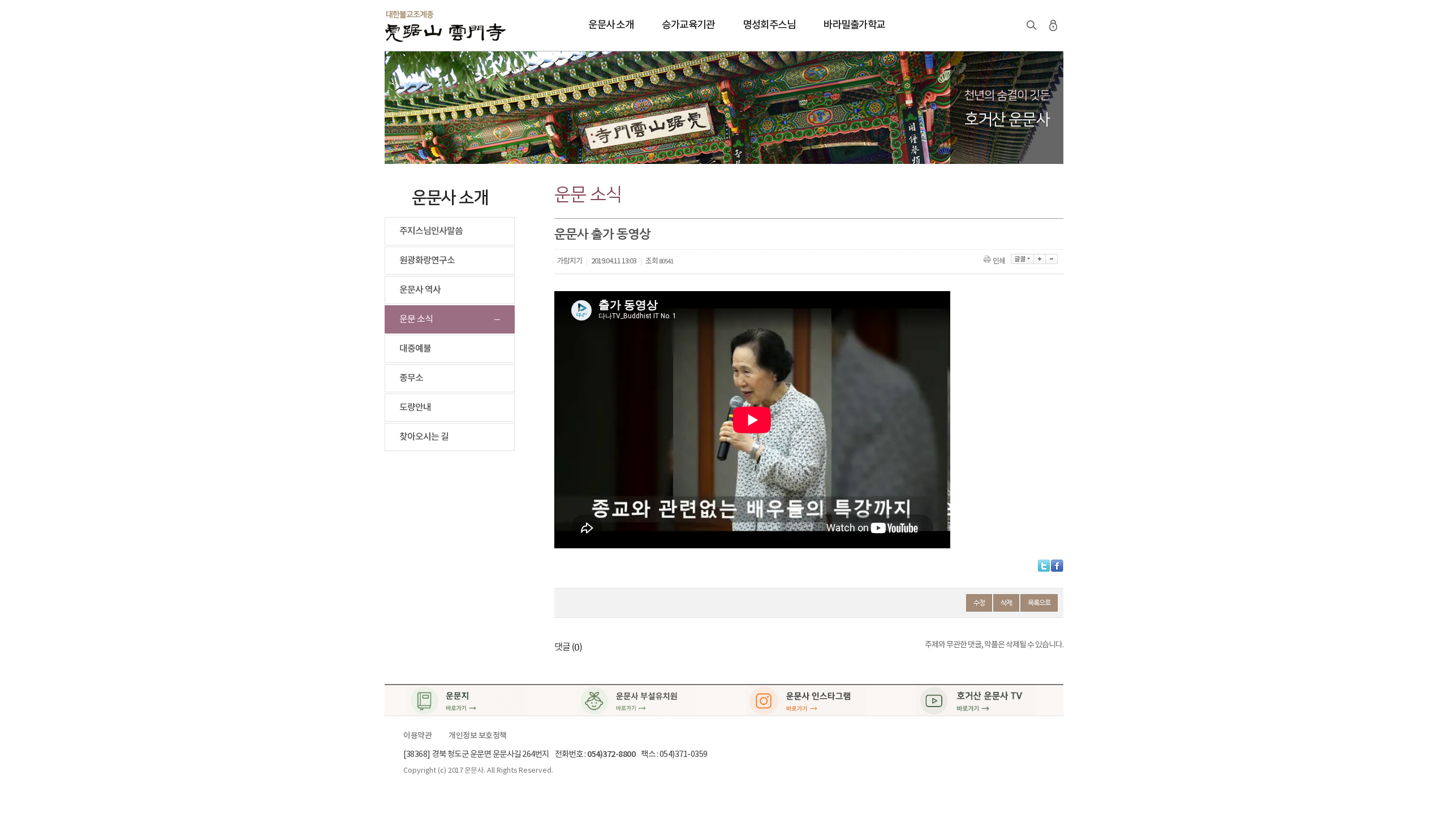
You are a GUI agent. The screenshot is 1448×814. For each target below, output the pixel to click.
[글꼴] (1022, 259)
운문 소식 (416, 319)
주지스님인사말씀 (431, 231)
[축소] (1052, 259)
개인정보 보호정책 (478, 736)
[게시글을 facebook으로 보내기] (1057, 566)
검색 (1032, 25)
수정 (979, 603)
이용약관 (417, 736)
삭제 (1006, 603)
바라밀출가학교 (854, 25)
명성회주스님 (769, 25)
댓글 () (568, 647)
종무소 (411, 378)
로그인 (1053, 25)
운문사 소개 (611, 25)
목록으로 (1039, 603)
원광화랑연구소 (427, 261)
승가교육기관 (688, 25)
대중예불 (415, 349)
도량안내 (415, 407)
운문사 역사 (420, 290)
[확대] (1040, 259)
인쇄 (999, 261)
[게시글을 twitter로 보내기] (1044, 566)
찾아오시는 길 (424, 437)
